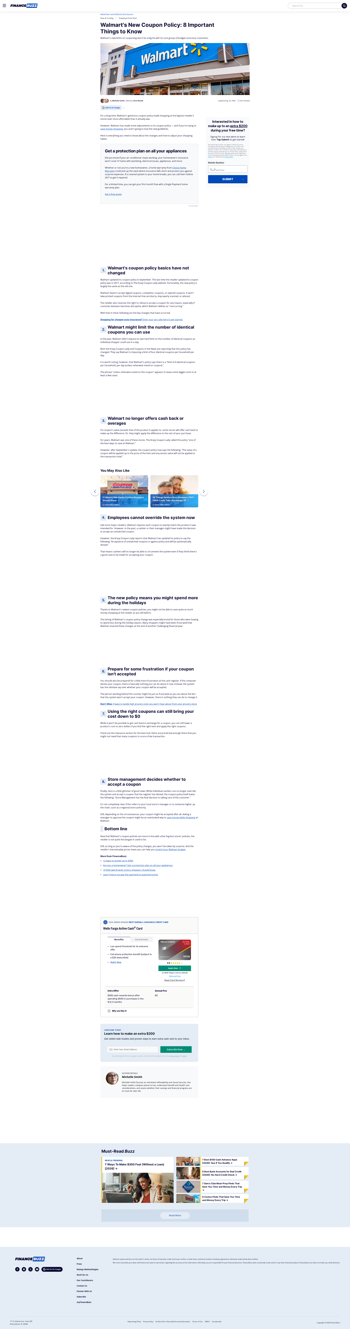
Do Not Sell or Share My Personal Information (173, 1321)
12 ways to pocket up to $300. (118, 860)
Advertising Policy (134, 1321)
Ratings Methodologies (87, 1269)
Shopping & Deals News (128, 18)
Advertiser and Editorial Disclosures (116, 14)
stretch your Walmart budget (170, 849)
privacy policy (174, 1056)
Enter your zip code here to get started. (141, 319)
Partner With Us (84, 1291)
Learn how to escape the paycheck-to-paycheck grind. (130, 874)
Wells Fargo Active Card (122, 929)
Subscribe (81, 1296)
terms (185, 1056)
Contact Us (82, 1285)
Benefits (119, 939)
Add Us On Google (112, 107)
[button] (4, 5)
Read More (175, 1215)
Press (79, 1264)
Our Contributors (85, 1280)
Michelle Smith (132, 1077)
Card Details (141, 939)
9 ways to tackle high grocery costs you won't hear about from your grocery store (148, 703)
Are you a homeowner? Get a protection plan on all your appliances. (138, 865)
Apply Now (115, 962)
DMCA (207, 1321)
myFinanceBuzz (84, 1302)
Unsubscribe (216, 1321)
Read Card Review (173, 980)
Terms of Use (197, 1321)
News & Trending (106, 18)
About (80, 1258)
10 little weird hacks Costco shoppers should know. (129, 870)
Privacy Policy (148, 1321)
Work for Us (82, 1275)
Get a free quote (113, 194)
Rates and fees (175, 976)
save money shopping (111, 128)
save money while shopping (181, 817)
